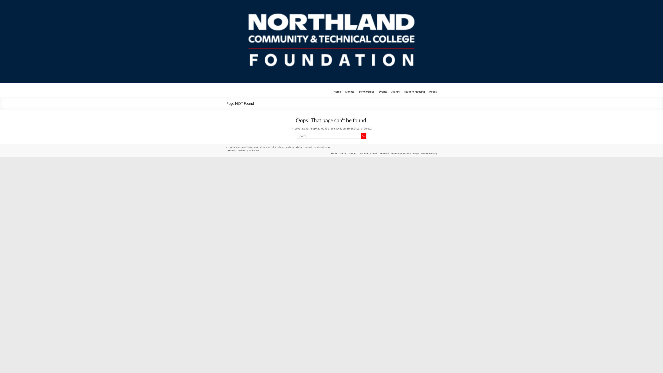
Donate (342, 153)
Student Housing (414, 91)
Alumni (395, 91)
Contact (353, 153)
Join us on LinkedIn (368, 153)
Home (337, 91)
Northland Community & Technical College (399, 153)
